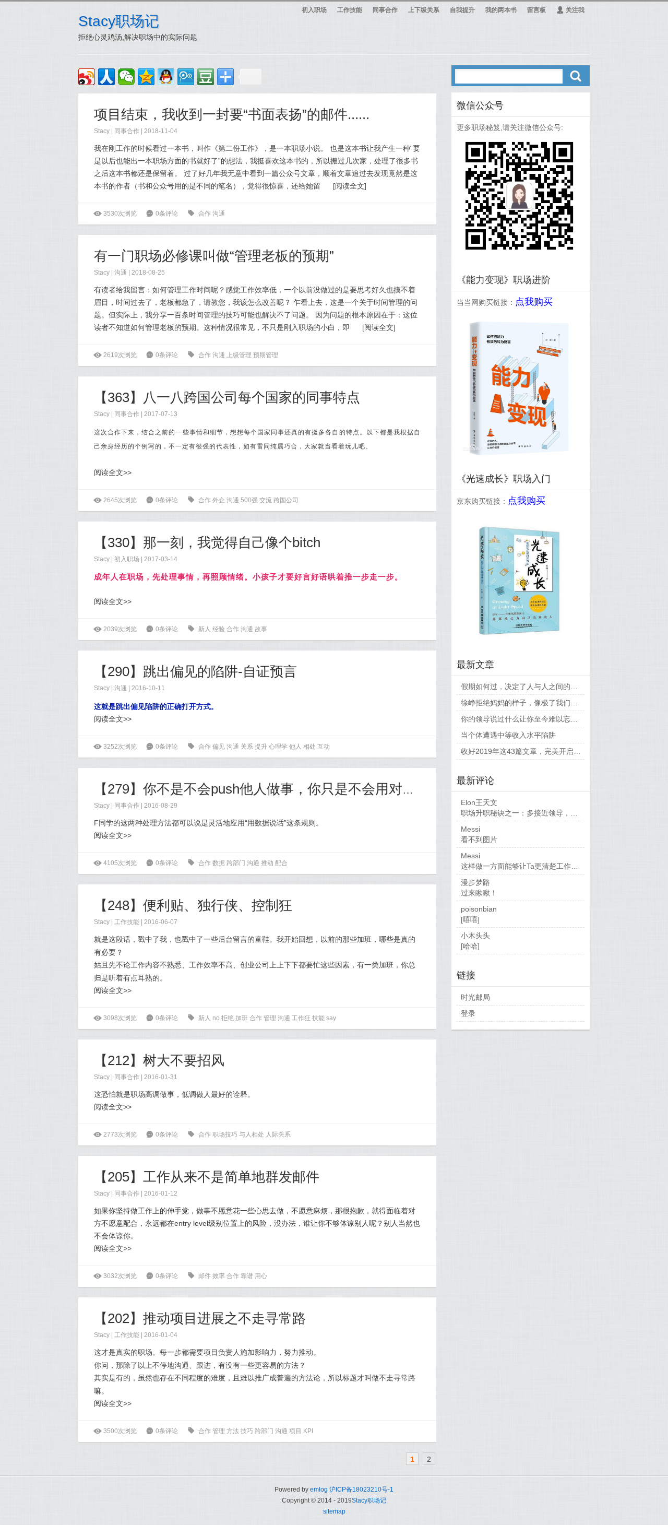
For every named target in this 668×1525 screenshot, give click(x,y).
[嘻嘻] (470, 919)
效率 (218, 1276)
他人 (295, 746)
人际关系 (278, 1134)
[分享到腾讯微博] (185, 76)
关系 (247, 746)
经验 (218, 629)
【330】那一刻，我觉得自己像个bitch (207, 542)
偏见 (218, 746)
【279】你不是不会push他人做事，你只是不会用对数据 (262, 789)
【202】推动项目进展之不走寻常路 (200, 1318)
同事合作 (385, 10)
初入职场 (314, 10)
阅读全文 (349, 186)
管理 (270, 1018)
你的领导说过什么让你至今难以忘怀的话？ (530, 719)
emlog (319, 1489)
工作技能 (349, 10)
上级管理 (239, 355)
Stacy (102, 131)
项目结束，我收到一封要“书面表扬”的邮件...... (231, 114)
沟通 (218, 213)
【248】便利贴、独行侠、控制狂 (193, 905)
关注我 (570, 10)
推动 (267, 863)
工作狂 (301, 1018)
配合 (281, 863)
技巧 (247, 1431)
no (216, 1018)
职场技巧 (224, 1134)
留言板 (536, 10)
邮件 (204, 1276)
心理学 (278, 746)
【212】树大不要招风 (159, 1060)
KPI (308, 1431)
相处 (309, 746)
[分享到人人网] (106, 76)
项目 (295, 1431)
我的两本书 (501, 10)
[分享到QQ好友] (166, 76)
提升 (261, 746)
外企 (218, 500)
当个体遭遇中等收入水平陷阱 (508, 735)
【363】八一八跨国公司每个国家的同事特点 (227, 397)
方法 (232, 1431)
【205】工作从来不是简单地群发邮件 (206, 1177)
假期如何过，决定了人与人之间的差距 (523, 686)
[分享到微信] (126, 76)
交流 (265, 500)
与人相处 (251, 1134)
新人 (204, 629)
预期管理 (265, 355)
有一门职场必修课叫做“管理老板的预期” (214, 256)
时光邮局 (475, 997)
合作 (204, 213)
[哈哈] (470, 946)
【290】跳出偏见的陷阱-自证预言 (195, 671)
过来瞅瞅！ (479, 893)
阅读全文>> (113, 472)
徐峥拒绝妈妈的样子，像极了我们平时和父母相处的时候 (552, 703)
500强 (249, 500)
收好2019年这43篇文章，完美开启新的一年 (532, 751)
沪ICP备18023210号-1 (361, 1489)
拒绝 (227, 1018)
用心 (261, 1276)
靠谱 (247, 1276)
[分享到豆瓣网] (205, 76)
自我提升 (462, 10)
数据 (218, 863)
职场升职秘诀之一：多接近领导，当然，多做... (537, 813)
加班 (241, 1018)
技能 (318, 1018)
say (331, 1018)
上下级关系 (423, 10)
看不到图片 (479, 839)
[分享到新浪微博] (86, 76)
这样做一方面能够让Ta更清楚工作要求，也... (533, 866)
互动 (323, 746)
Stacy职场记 (118, 21)
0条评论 (167, 213)
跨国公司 (286, 500)
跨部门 (235, 863)
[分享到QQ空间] (146, 76)
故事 (261, 629)
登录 (468, 1013)
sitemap (334, 1511)
